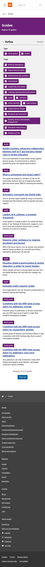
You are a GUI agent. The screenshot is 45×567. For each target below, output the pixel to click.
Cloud (4, 421)
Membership (6, 499)
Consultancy (6, 473)
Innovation (5, 481)
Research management (10, 434)
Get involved (6, 503)
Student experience (8, 443)
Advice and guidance (9, 451)
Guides (10, 14)
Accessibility (24, 561)
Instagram (8, 537)
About (4, 494)
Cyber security (7, 417)
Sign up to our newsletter (10, 529)
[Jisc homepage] (10, 5)
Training (4, 468)
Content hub (6, 507)
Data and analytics (8, 426)
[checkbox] (11, 54)
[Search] (40, 5)
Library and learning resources (12, 438)
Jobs (3, 511)
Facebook (8, 541)
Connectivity (6, 413)
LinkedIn (7, 533)
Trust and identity (8, 447)
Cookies (4, 557)
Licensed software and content (12, 430)
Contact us (5, 524)
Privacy (12, 557)
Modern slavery (22, 557)
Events (4, 477)
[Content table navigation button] (5, 5)
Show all (22, 377)
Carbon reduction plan (9, 561)
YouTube (8, 546)
